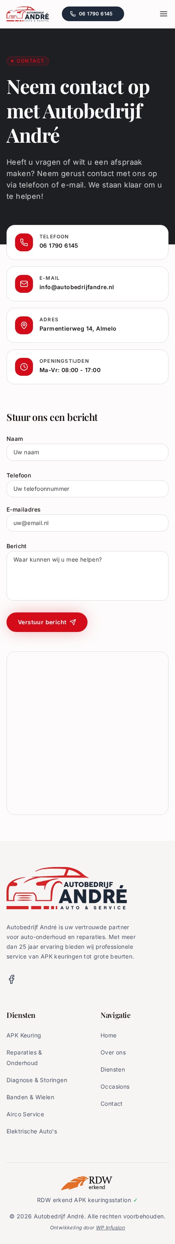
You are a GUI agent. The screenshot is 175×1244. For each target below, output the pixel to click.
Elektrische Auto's (32, 1131)
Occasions (115, 1086)
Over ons (113, 1052)
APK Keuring (24, 1035)
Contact (112, 1103)
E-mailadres (24, 509)
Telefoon (19, 475)
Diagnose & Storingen (37, 1079)
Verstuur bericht (42, 622)
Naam (15, 438)
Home (109, 1035)
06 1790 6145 (101, 15)
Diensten (113, 1069)
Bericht (17, 545)
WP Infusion (110, 1227)
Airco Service (25, 1114)
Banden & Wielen (30, 1097)
